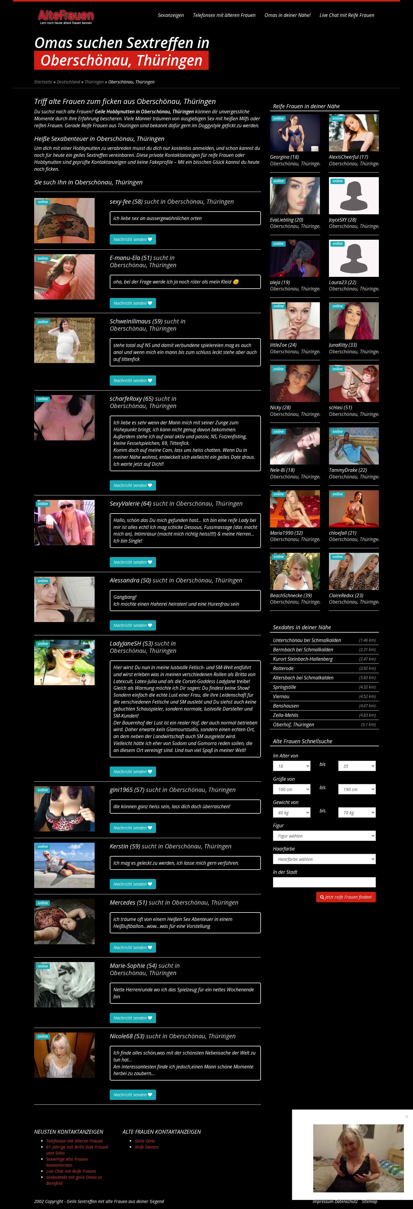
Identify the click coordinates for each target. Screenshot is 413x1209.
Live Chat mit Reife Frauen (347, 15)
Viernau (324, 696)
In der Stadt (285, 872)
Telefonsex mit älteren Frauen (224, 15)
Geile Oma (145, 1141)
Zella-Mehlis (324, 715)
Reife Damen (146, 1147)
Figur (278, 825)
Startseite (43, 82)
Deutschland (68, 82)
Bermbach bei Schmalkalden (324, 649)
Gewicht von (285, 802)
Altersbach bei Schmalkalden (324, 677)
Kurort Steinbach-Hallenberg (324, 659)
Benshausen (324, 705)
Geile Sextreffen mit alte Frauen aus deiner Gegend (115, 1201)
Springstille (324, 687)
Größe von (284, 779)
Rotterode (324, 668)
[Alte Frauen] (66, 15)
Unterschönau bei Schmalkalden (324, 640)
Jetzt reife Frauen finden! (348, 897)
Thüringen (94, 82)
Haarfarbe (284, 848)
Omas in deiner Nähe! (288, 15)
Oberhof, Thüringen (324, 724)
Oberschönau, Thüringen (200, 201)
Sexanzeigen (171, 15)
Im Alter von (285, 755)
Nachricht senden (131, 239)
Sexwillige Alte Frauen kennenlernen (67, 1162)
